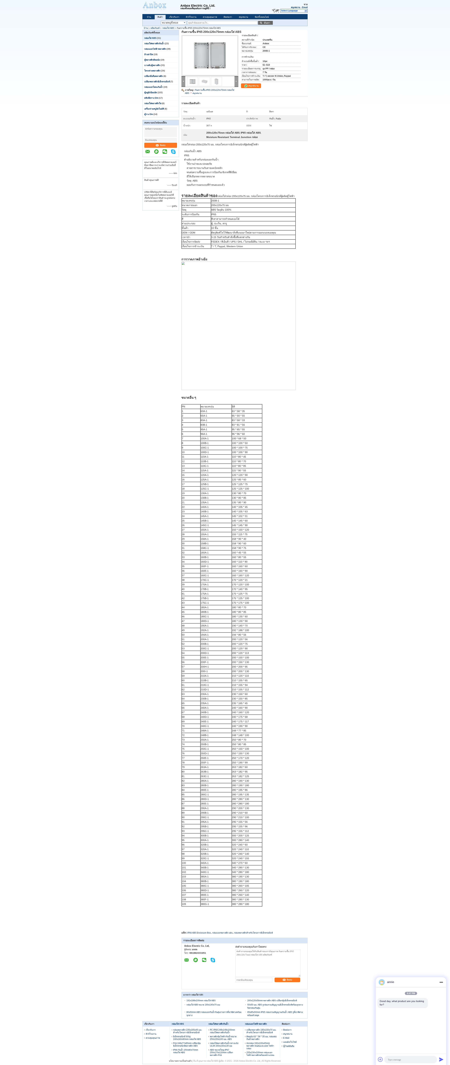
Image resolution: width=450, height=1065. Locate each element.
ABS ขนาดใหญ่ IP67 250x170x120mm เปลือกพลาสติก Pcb (221, 1052)
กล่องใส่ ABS (168, 28)
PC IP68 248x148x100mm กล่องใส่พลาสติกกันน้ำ (222, 1031)
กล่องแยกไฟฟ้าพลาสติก (155, 49)
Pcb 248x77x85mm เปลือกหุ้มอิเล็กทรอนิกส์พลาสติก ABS (187, 1044)
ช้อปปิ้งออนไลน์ (262, 17)
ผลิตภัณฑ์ (155, 28)
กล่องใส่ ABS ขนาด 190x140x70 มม (203, 1005)
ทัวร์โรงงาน (191, 17)
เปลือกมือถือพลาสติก (153, 76)
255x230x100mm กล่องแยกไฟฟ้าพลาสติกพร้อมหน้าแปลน (260, 1053)
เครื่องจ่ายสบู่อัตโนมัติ (154, 109)
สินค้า (160, 17)
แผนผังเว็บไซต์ (290, 1042)
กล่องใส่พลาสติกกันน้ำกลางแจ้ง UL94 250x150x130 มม (224, 1044)
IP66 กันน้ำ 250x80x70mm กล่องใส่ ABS (185, 1051)
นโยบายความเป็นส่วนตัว (180, 1061)
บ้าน (149, 17)
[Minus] (441, 982)
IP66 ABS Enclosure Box (199, 933)
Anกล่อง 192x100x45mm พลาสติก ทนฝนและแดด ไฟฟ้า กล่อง (260, 1046)
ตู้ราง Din (148, 114)
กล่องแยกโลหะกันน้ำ (153, 87)
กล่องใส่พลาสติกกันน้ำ (154, 43)
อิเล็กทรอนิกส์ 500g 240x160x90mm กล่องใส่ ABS (187, 1037)
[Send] (441, 1059)
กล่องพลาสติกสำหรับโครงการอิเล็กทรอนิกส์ (253, 933)
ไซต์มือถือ (289, 1046)
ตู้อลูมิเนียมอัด (150, 92)
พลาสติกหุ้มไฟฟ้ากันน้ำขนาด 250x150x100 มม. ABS (223, 1037)
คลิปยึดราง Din (151, 98)
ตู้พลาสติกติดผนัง (152, 60)
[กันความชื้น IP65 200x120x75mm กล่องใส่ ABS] (209, 55)
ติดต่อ (163, 145)
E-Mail (286, 1038)
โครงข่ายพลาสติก (152, 71)
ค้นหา (267, 23)
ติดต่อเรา (228, 17)
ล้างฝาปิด (148, 54)
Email (305, 7)
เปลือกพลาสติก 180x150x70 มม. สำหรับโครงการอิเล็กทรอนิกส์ (261, 1031)
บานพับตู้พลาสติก (152, 65)
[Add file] (380, 1059)
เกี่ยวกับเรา (174, 17)
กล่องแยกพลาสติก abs (222, 933)
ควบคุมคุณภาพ (210, 17)
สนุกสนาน (295, 7)
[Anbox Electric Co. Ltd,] (161, 7)
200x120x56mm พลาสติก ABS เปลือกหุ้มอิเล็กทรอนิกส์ (272, 1000)
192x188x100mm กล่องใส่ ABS (201, 1000)
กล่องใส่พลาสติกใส (152, 103)
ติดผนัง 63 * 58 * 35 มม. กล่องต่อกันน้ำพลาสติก (261, 1037)
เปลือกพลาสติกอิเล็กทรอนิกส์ (157, 81)
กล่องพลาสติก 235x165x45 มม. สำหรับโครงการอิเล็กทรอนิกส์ (187, 1031)
